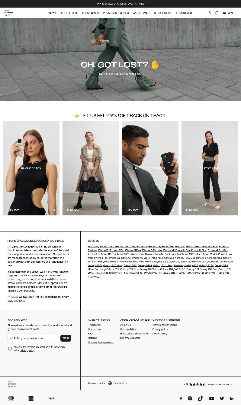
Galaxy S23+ (206, 265)
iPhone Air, (142, 246)
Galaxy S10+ (169, 273)
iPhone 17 (93, 246)
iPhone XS (125, 258)
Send (66, 338)
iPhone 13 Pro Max (125, 254)
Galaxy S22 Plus (129, 269)
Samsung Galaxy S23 (186, 265)
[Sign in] (209, 13)
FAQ (90, 333)
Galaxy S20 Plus (118, 273)
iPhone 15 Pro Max (152, 250)
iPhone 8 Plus (212, 258)
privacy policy (27, 350)
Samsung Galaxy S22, (107, 269)
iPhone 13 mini (144, 254)
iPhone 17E (154, 246)
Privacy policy (160, 329)
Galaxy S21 (192, 269)
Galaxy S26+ (179, 261)
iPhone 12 (174, 254)
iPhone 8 (199, 258)
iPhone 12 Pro (160, 254)
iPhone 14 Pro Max (218, 250)
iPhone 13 (93, 254)
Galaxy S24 (130, 265)
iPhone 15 (103, 250)
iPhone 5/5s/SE (148, 261)
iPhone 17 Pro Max (125, 246)
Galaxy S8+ (94, 276)
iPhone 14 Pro (182, 250)
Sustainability (128, 329)
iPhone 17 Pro (107, 246)
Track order (94, 325)
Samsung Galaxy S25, (220, 261)
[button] (209, 384)
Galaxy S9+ (211, 273)
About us (125, 325)
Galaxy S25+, (95, 265)
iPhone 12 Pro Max (190, 254)
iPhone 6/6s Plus (128, 261)
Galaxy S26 (164, 261)
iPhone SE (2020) (183, 258)
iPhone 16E (167, 246)
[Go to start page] (9, 13)
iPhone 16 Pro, (194, 246)
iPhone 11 (113, 258)
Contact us (94, 329)
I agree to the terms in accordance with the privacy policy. (39, 348)
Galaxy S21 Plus (208, 269)
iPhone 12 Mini (209, 254)
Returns (92, 338)
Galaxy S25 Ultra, (113, 265)
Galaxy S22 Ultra (149, 269)
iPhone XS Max (140, 258)
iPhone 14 (168, 250)
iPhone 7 (226, 258)
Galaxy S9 (198, 273)
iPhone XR (155, 258)
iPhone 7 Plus (95, 261)
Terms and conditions (165, 325)
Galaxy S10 (155, 273)
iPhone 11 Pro (101, 258)
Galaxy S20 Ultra (138, 273)
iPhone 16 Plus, (210, 246)
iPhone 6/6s (111, 261)
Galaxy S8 (224, 273)
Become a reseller (130, 338)
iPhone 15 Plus (133, 250)
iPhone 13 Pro (107, 254)
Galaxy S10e (184, 273)
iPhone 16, (180, 246)
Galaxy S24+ (145, 265)
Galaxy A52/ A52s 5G (172, 269)
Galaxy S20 (101, 273)
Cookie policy (160, 333)
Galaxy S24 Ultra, (163, 265)
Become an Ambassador (134, 333)
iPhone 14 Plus (198, 250)
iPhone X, (167, 258)
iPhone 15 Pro (116, 250)
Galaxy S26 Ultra (197, 261)
